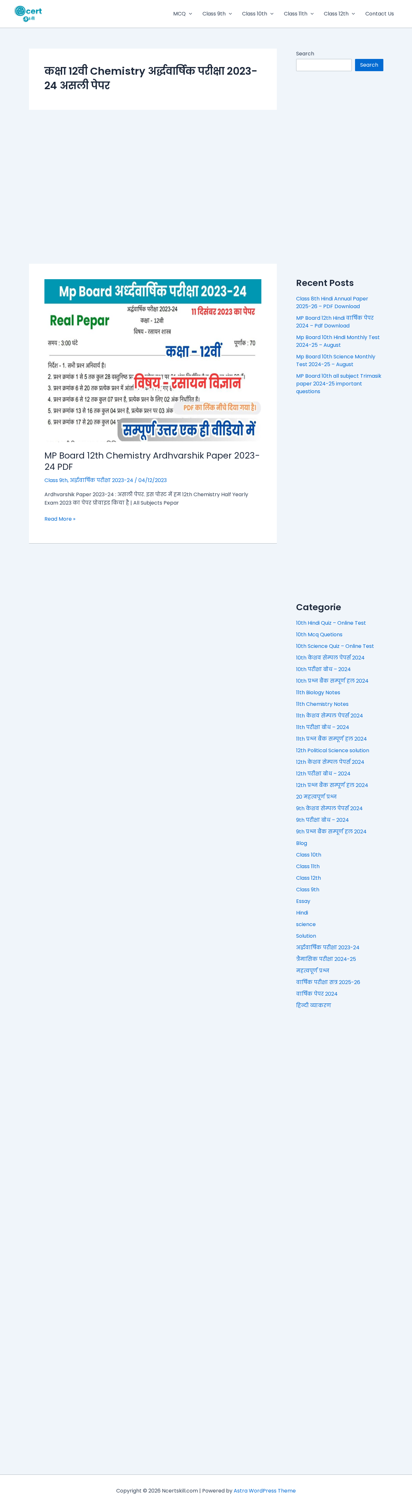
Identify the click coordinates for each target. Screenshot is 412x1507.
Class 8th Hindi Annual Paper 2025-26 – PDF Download (332, 302)
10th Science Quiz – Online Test (335, 646)
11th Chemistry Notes (322, 704)
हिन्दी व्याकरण (313, 1005)
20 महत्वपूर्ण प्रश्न (316, 797)
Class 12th (336, 13)
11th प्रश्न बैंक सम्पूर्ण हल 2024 (331, 739)
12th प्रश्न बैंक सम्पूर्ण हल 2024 (332, 785)
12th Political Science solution (332, 750)
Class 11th (295, 13)
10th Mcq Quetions (319, 634)
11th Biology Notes (318, 692)
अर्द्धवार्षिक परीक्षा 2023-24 (101, 480)
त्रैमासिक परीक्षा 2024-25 (326, 959)
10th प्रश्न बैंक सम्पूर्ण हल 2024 (332, 681)
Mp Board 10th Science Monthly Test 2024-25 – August (335, 360)
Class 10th (254, 13)
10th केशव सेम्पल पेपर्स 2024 (330, 657)
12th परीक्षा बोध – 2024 (323, 773)
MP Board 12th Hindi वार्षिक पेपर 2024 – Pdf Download (335, 321)
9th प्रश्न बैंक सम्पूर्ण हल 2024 (331, 831)
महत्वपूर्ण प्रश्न (312, 970)
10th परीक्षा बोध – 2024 (323, 669)
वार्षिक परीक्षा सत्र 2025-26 (328, 982)
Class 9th (214, 13)
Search (305, 53)
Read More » (59, 519)
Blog (301, 843)
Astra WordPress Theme (265, 1490)
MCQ (179, 13)
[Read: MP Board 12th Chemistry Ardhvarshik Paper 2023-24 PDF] (153, 360)
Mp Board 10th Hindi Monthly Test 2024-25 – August (338, 341)
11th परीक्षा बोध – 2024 (322, 727)
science (306, 924)
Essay (303, 901)
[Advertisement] (153, 186)
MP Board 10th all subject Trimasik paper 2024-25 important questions (338, 383)
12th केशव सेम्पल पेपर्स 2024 (330, 762)
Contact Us (379, 13)
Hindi (302, 912)
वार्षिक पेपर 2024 (317, 994)
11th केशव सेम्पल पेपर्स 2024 (329, 715)
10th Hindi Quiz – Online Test (331, 623)
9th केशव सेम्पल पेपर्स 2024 (329, 808)
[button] (189, 14)
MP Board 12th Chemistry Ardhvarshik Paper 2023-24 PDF (152, 461)
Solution (306, 936)
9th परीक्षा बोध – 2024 (322, 820)
